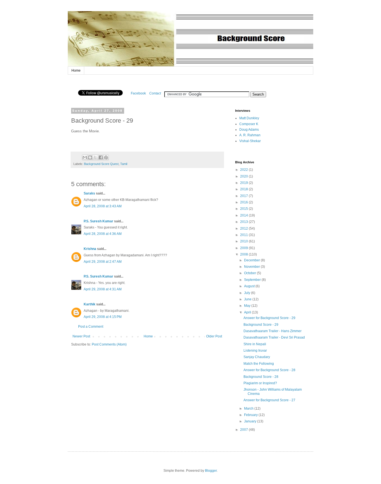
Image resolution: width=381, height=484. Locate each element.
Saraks (89, 193)
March (249, 408)
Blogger (211, 471)
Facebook (138, 93)
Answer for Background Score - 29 (269, 318)
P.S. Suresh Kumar (98, 221)
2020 (244, 176)
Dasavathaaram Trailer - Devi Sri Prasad (274, 337)
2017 (244, 196)
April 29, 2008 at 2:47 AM (103, 262)
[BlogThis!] (90, 157)
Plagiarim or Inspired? (260, 383)
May (247, 306)
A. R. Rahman (250, 135)
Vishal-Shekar (250, 141)
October (250, 273)
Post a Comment (90, 327)
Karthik (89, 304)
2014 (244, 215)
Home (76, 70)
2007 (244, 430)
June (248, 299)
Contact (155, 93)
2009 (244, 248)
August (249, 286)
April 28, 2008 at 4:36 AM (103, 234)
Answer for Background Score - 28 (269, 370)
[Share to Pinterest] (106, 157)
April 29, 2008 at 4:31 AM (103, 289)
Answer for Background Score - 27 (269, 400)
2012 (244, 228)
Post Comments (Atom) (109, 344)
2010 (244, 241)
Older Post (214, 336)
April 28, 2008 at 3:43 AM (103, 206)
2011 (244, 235)
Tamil (123, 164)
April (248, 312)
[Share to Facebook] (100, 157)
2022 (244, 170)
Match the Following (258, 364)
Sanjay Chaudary (256, 357)
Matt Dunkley (249, 118)
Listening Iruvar (255, 350)
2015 (244, 209)
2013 (244, 222)
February (251, 415)
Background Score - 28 (260, 377)
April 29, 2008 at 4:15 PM (103, 317)
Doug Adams (249, 130)
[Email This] (85, 157)
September (253, 280)
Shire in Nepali (254, 344)
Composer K (248, 124)
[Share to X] (95, 157)
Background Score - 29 (260, 325)
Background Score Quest (101, 164)
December (252, 260)
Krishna (90, 249)
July (247, 293)
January (250, 421)
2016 (244, 202)
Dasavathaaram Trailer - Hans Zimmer (272, 331)
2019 (244, 183)
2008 (244, 254)
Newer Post (81, 336)
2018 (244, 189)
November (252, 267)
